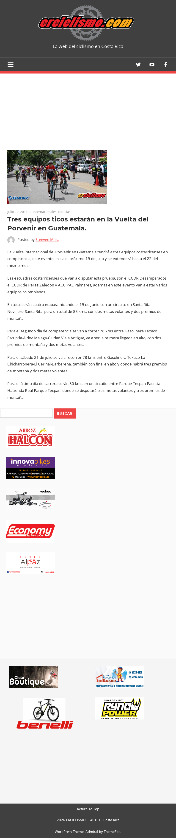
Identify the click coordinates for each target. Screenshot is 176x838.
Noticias (64, 212)
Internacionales (45, 212)
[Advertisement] (88, 623)
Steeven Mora (47, 239)
